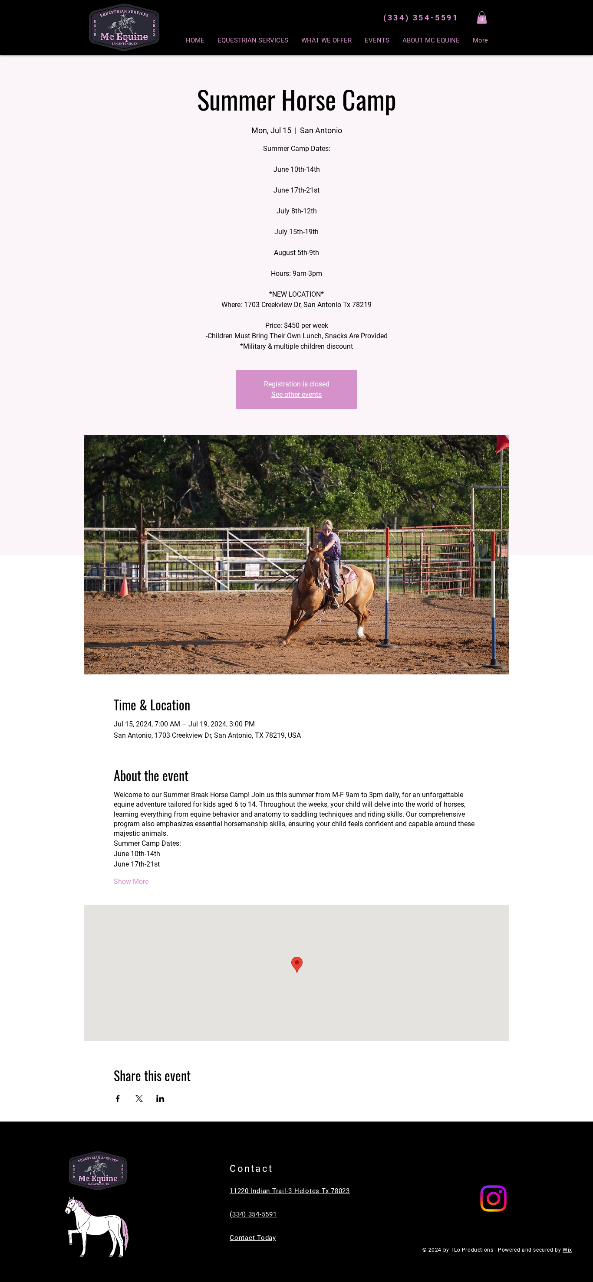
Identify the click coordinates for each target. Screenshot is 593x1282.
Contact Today (253, 1238)
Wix (567, 1250)
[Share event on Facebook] (118, 1098)
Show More (131, 881)
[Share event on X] (139, 1098)
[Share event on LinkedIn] (160, 1098)
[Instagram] (493, 1198)
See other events (296, 394)
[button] (482, 17)
